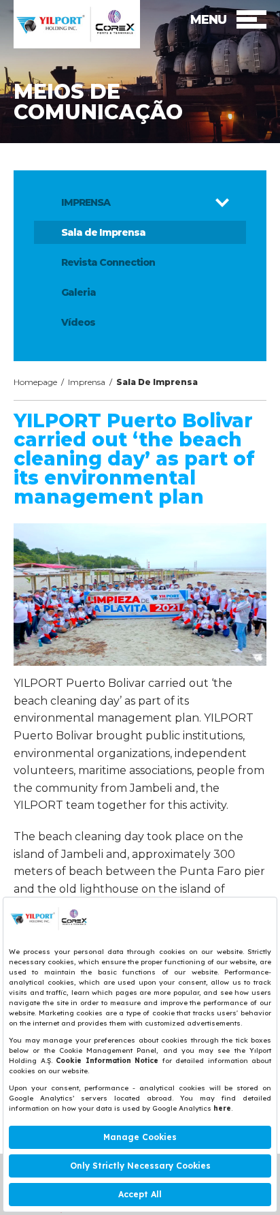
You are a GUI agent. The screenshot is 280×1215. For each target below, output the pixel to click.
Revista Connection (108, 262)
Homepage (35, 382)
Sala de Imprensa (103, 232)
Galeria (78, 292)
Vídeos (78, 322)
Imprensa (86, 382)
